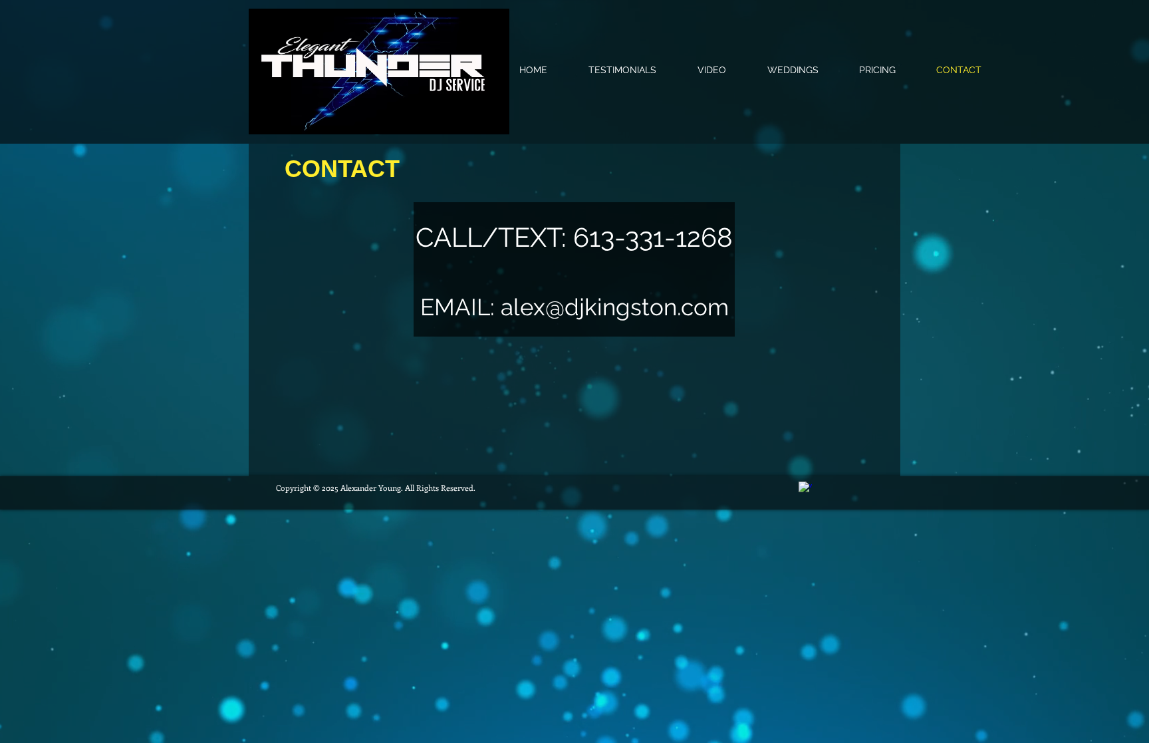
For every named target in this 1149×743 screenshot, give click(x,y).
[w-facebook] (805, 488)
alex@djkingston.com (615, 307)
